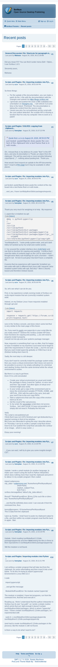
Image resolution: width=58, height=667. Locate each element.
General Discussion (13, 53)
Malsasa (18, 55)
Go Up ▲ (38, 654)
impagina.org (27, 104)
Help (17, 654)
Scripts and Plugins (13, 82)
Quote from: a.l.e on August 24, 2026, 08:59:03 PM (29, 138)
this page (21, 165)
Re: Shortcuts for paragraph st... (36, 53)
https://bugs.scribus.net (39, 99)
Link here (42, 249)
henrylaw (18, 130)
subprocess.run (20, 484)
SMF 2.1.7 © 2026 (21, 659)
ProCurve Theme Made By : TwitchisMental (29, 662)
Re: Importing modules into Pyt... (36, 82)
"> (29, 656)
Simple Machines (37, 659)
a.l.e (16, 84)
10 (49, 46)
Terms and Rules (27, 654)
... (47, 46)
